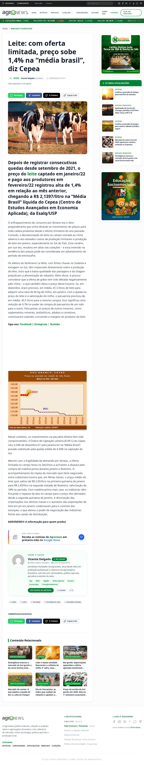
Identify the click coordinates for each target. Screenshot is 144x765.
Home (34, 13)
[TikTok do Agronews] (133, 3)
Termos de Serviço (72, 739)
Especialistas (33, 746)
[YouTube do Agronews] (126, 3)
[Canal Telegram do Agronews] (141, 3)
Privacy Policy (92, 744)
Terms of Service (88, 739)
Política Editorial (71, 735)
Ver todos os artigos (40, 590)
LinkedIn (62, 590)
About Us (78, 721)
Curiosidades (82, 13)
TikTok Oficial (135, 728)
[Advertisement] (48, 348)
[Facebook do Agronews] (123, 3)
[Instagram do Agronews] (119, 3)
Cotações (66, 13)
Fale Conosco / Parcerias (76, 726)
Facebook (36, 95)
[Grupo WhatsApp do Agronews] (137, 3)
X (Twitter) (53, 95)
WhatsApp (18, 95)
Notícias (43, 13)
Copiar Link (72, 95)
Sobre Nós (38, 3)
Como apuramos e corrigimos (19, 84)
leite (32, 174)
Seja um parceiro (127, 13)
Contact (92, 726)
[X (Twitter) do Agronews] (130, 3)
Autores (95, 13)
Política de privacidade (75, 744)
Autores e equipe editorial (76, 730)
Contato (49, 3)
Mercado (55, 13)
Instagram (40, 324)
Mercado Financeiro (21, 29)
